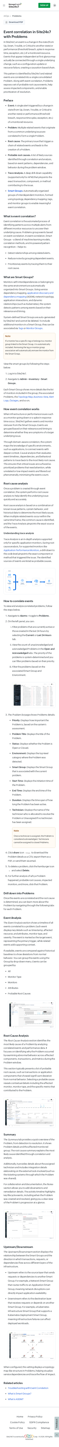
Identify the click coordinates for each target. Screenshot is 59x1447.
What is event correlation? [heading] (20, 216)
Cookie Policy (17, 1422)
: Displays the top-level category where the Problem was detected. (30, 757)
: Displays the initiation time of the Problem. (32, 783)
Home (20, 1416)
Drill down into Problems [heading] (19, 893)
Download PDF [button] (16, 22)
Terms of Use (16, 1428)
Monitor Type (14, 977)
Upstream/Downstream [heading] (18, 1246)
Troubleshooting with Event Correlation (28, 1388)
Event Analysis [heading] (12, 917)
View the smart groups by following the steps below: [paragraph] (26, 365)
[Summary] (29, 1225)
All (9, 971)
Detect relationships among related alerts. (29, 253)
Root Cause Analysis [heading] (16, 1035)
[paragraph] (29, 533)
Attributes (13, 988)
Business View (41, 396)
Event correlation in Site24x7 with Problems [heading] (27, 34)
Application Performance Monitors (21, 550)
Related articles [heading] (13, 1383)
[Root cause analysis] (29, 581)
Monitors (12, 982)
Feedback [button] (57, 1423)
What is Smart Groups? (19, 1393)
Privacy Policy (35, 1416)
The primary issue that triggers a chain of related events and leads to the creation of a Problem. (30, 145)
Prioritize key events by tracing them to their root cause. (30, 266)
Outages (14, 400)
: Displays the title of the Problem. (31, 736)
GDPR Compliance (39, 1422)
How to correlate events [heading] (18, 601)
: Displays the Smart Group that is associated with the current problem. (32, 771)
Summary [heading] (10, 1134)
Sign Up (44, 5)
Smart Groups (15, 191)
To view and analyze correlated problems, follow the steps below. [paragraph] (28, 608)
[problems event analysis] (31, 1014)
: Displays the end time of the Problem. (31, 792)
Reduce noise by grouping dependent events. (31, 258)
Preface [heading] (8, 100)
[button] (4, 5)
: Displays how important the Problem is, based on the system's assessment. (30, 724)
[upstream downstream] (31, 1345)
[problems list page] (34, 695)
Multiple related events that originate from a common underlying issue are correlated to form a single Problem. (31, 131)
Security (31, 1428)
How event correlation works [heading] (21, 409)
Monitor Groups (34, 328)
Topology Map (25, 396)
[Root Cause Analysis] (29, 1112)
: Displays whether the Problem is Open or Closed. (32, 745)
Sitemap (45, 1428)
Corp (35, 1437)
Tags (20, 328)
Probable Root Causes (19, 993)
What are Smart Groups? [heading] (19, 277)
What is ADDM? (15, 1399)
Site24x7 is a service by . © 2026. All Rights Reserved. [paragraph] (29, 1438)
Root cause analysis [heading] (16, 483)
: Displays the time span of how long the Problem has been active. (32, 802)
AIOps (6, 16)
